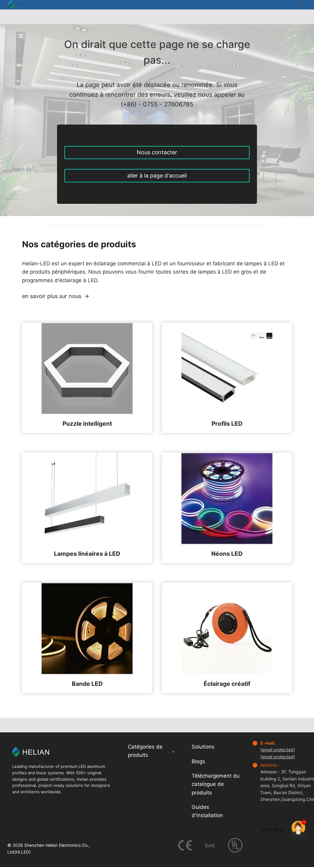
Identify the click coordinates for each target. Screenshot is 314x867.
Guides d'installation (207, 811)
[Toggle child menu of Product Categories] (173, 751)
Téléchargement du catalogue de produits (215, 784)
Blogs (198, 761)
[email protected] (277, 749)
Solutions (203, 747)
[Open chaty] (298, 826)
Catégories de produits (145, 751)
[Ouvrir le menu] (301, 4)
